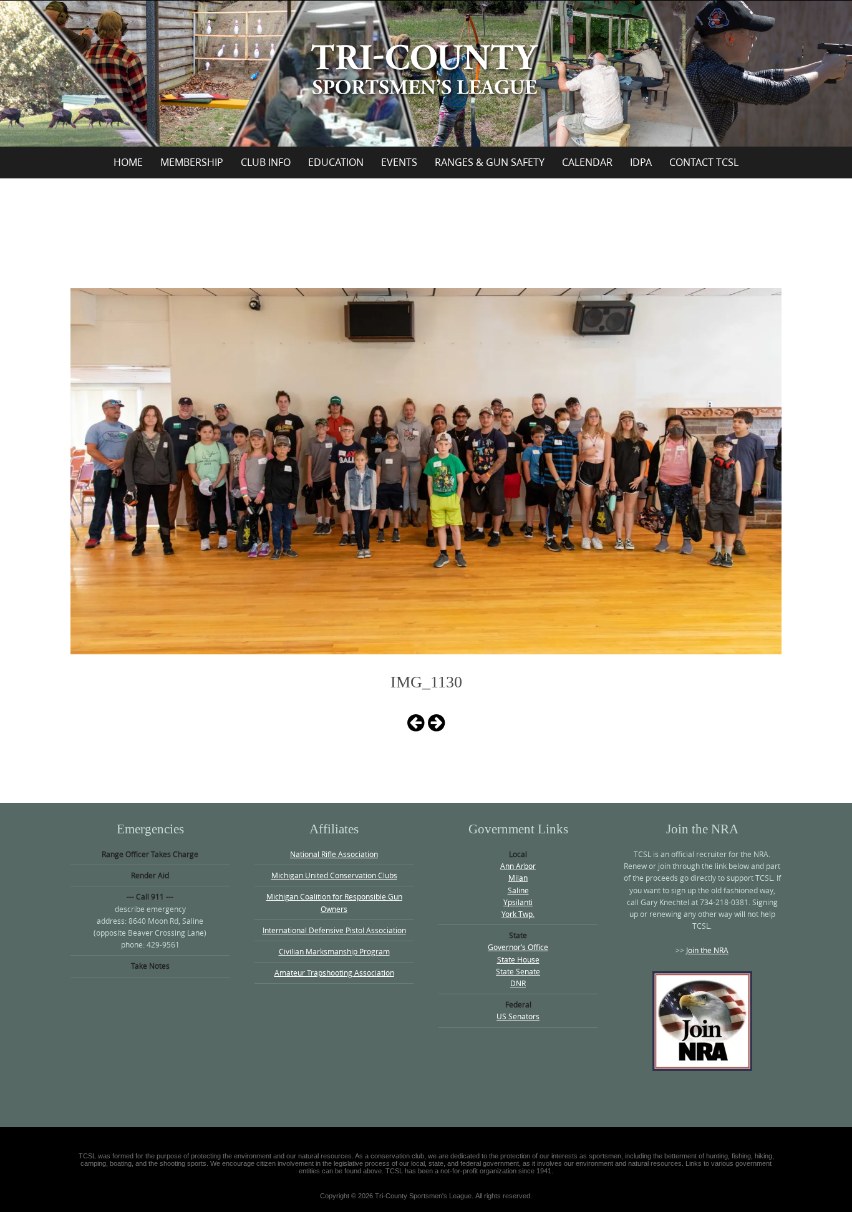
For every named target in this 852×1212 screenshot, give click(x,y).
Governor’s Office (518, 947)
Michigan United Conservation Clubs (334, 875)
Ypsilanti (518, 902)
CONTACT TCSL (703, 162)
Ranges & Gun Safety (490, 162)
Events (399, 162)
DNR (518, 983)
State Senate (518, 971)
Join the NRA (707, 950)
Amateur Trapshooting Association (334, 972)
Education (336, 162)
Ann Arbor (518, 866)
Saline (518, 890)
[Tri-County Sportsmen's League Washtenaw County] (426, 71)
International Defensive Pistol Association (334, 930)
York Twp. (518, 914)
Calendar (587, 162)
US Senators (518, 1016)
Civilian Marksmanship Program (334, 951)
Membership (191, 162)
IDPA (641, 162)
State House (518, 959)
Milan (518, 878)
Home (128, 162)
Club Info (266, 162)
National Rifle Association (334, 854)
